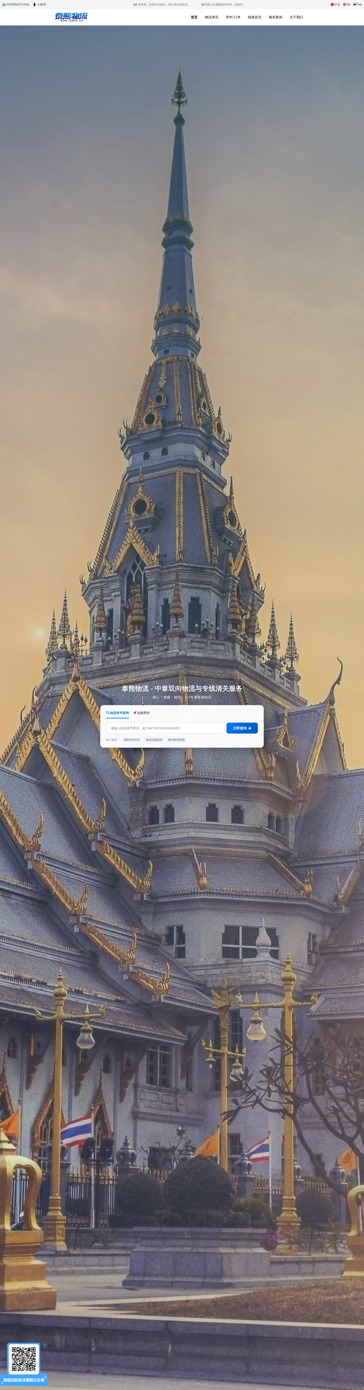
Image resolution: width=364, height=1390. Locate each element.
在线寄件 (143, 713)
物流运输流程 (154, 739)
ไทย (359, 4)
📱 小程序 (39, 4)
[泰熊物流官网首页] (71, 16)
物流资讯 (211, 17)
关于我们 (296, 17)
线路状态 (254, 17)
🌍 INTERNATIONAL (16, 4)
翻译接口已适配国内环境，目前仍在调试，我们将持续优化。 (168, 4)
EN (349, 4)
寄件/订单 (233, 17)
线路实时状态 (132, 739)
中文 (337, 4)
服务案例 (275, 17)
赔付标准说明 (176, 739)
